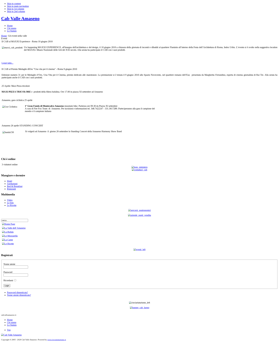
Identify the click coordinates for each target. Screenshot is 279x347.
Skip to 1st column (15, 9)
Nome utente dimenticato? (19, 295)
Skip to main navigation (18, 6)
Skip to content (14, 3)
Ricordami (8, 280)
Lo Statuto (12, 325)
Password (7, 272)
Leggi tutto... (7, 63)
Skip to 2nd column (16, 11)
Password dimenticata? (17, 292)
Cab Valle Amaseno (20, 18)
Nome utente (9, 264)
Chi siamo (11, 322)
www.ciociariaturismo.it (56, 340)
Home (4, 36)
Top (9, 330)
